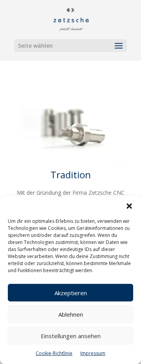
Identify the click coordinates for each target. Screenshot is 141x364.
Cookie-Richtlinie (54, 353)
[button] (129, 206)
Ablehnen (70, 314)
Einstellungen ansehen (71, 336)
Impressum (92, 353)
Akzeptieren (70, 293)
